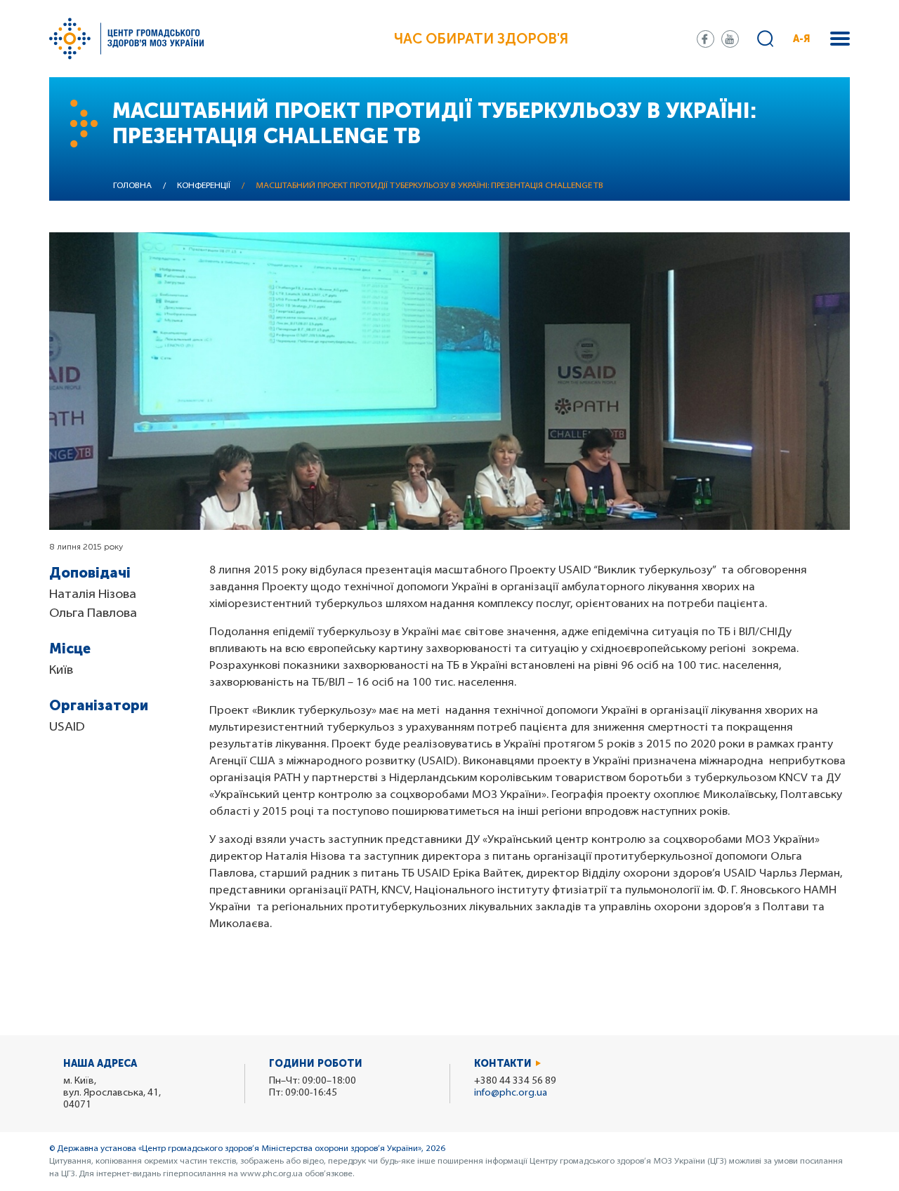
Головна (132, 186)
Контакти (503, 1064)
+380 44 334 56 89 (515, 1081)
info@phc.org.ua (510, 1093)
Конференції (203, 186)
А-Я (802, 39)
